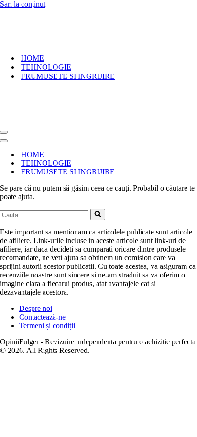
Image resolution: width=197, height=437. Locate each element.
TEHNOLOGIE (46, 67)
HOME (32, 58)
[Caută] (97, 214)
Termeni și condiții (47, 325)
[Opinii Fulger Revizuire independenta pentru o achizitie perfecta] (60, 41)
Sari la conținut (22, 4)
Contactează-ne (42, 317)
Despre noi (35, 308)
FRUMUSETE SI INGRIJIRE (68, 76)
